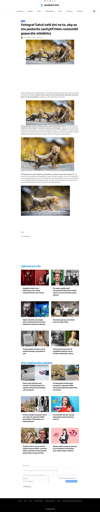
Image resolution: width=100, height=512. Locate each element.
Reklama (20, 500)
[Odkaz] (40, 475)
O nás (25, 500)
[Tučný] (24, 475)
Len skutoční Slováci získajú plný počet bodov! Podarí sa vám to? (63, 417)
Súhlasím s (67, 478)
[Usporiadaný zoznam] (32, 475)
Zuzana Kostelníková (31, 37)
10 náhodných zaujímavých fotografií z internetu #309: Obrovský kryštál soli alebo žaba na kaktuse (65, 386)
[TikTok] (52, 1)
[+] (44, 475)
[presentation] (35, 277)
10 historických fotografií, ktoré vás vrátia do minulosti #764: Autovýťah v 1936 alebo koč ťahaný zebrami (35, 418)
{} (42, 475)
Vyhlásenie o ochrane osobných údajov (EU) (72, 500)
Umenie (23, 21)
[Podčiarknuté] (28, 475)
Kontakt (30, 500)
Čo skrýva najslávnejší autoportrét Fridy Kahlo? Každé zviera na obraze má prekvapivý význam (64, 291)
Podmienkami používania (70, 478)
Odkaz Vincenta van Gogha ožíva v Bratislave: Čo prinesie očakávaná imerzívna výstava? (34, 322)
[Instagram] (47, 1)
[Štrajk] (30, 475)
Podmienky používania (50, 500)
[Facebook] (45, 1)
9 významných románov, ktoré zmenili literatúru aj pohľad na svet (34, 351)
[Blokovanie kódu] (38, 475)
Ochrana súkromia (38, 500)
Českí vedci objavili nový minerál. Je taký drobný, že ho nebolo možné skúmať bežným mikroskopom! (34, 386)
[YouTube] (50, 1)
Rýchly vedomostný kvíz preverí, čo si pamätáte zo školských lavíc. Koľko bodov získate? (65, 448)
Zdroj (22, 232)
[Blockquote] (36, 475)
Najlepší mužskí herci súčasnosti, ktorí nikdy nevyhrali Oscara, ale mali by (33, 290)
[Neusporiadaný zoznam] (34, 475)
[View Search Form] (94, 11)
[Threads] (55, 1)
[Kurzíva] (26, 475)
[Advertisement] (47, 251)
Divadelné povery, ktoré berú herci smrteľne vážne (63, 321)
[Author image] (22, 37)
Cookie (58, 500)
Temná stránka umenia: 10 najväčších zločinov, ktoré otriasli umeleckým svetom (63, 351)
